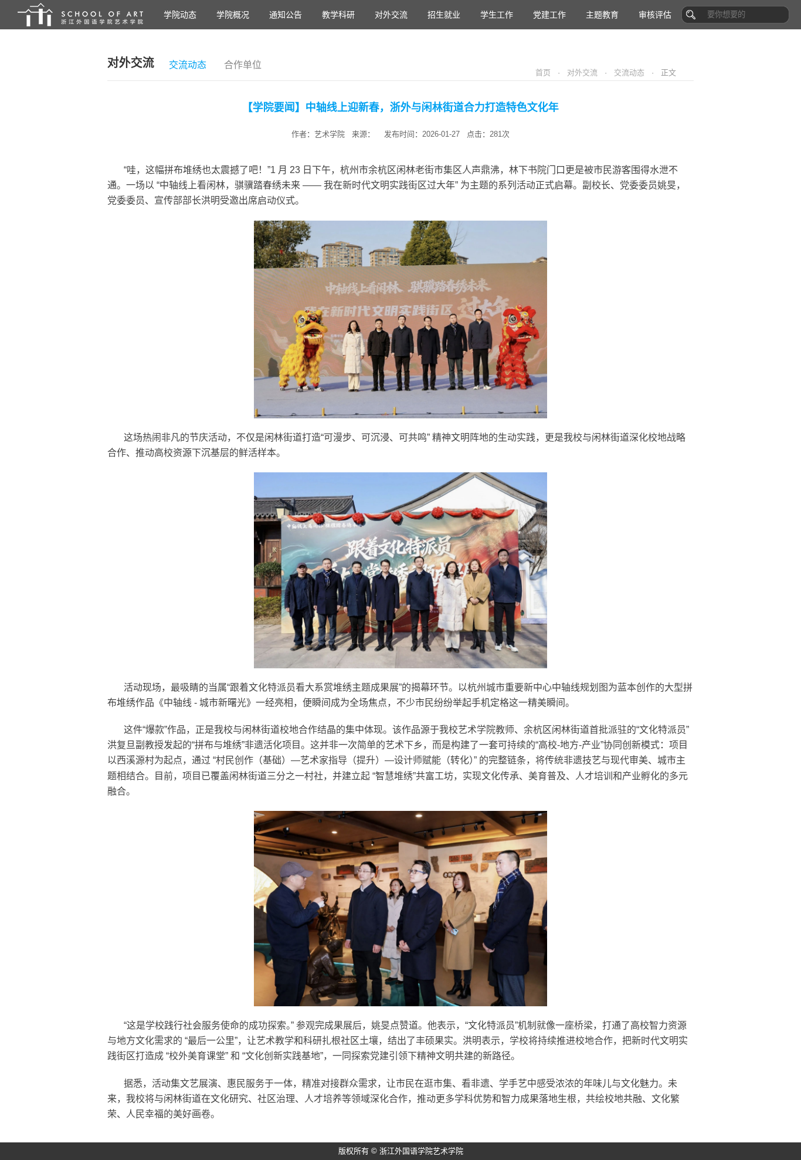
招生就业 (443, 14)
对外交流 (391, 14)
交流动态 (187, 65)
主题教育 (602, 14)
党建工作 (549, 14)
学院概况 (232, 14)
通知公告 (285, 14)
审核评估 (655, 14)
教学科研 (338, 14)
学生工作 (496, 14)
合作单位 (243, 65)
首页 (543, 72)
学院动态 (180, 14)
